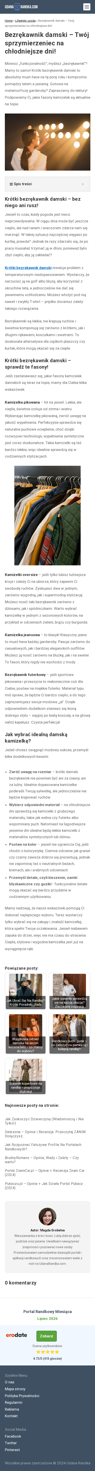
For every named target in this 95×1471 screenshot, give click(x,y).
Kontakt (11, 1416)
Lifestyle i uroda (25, 20)
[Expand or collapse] (83, 184)
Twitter (11, 1443)
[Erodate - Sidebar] (16, 1335)
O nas (9, 1382)
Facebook (13, 1436)
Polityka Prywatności (22, 1396)
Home (9, 20)
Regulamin (13, 1402)
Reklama (12, 1409)
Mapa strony (15, 1389)
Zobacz (46, 1336)
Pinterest (12, 1450)
